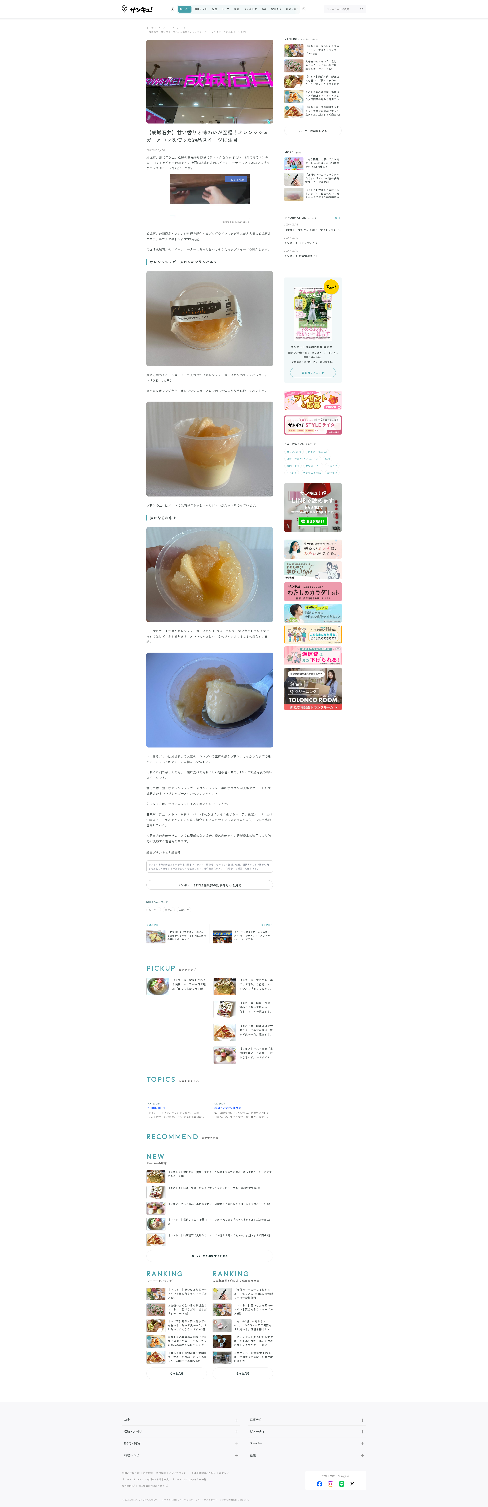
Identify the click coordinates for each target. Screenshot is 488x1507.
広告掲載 (148, 1472)
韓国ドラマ (293, 466)
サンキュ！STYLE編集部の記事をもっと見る (210, 885)
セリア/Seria (294, 451)
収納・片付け (294, 9)
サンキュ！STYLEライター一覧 (189, 1479)
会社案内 (127, 1485)
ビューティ (257, 1431)
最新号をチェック (313, 373)
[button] (172, 9)
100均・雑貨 (132, 1443)
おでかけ (332, 473)
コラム (169, 910)
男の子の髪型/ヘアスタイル (303, 458)
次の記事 (266, 925)
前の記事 (153, 925)
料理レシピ (200, 9)
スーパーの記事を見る (313, 131)
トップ (226, 9)
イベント (292, 473)
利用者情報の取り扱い (204, 1472)
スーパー (185, 9)
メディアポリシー (178, 1472)
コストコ (332, 466)
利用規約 (161, 1472)
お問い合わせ (129, 1472)
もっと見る (176, 1373)
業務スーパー (313, 466)
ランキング (250, 9)
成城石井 (184, 910)
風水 (327, 458)
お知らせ (224, 1472)
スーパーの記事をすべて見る (210, 1256)
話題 (214, 9)
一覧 (335, 218)
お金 (263, 9)
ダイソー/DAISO (317, 451)
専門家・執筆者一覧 (158, 1479)
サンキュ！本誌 (312, 473)
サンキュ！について (133, 1479)
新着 (236, 9)
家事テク (276, 9)
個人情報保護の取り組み (151, 1485)
